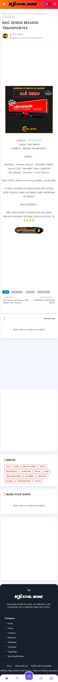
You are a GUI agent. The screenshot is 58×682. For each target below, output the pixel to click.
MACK (37, 471)
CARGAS (30, 292)
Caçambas (12, 651)
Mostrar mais (49, 318)
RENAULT (42, 476)
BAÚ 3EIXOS (17, 292)
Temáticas (12, 642)
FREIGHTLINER (29, 466)
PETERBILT (29, 476)
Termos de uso (21, 666)
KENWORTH (11, 471)
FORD (16, 466)
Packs (10, 623)
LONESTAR (26, 471)
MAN (46, 471)
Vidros (10, 628)
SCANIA (9, 481)
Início (9, 666)
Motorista (12, 637)
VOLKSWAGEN (23, 481)
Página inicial (7, 14)
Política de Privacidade (41, 666)
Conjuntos (12, 646)
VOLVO (38, 481)
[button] (48, 4)
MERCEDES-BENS (13, 476)
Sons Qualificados (15, 656)
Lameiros (11, 632)
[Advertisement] (29, 63)
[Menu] (4, 4)
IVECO (42, 466)
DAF (8, 466)
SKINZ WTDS (21, 14)
